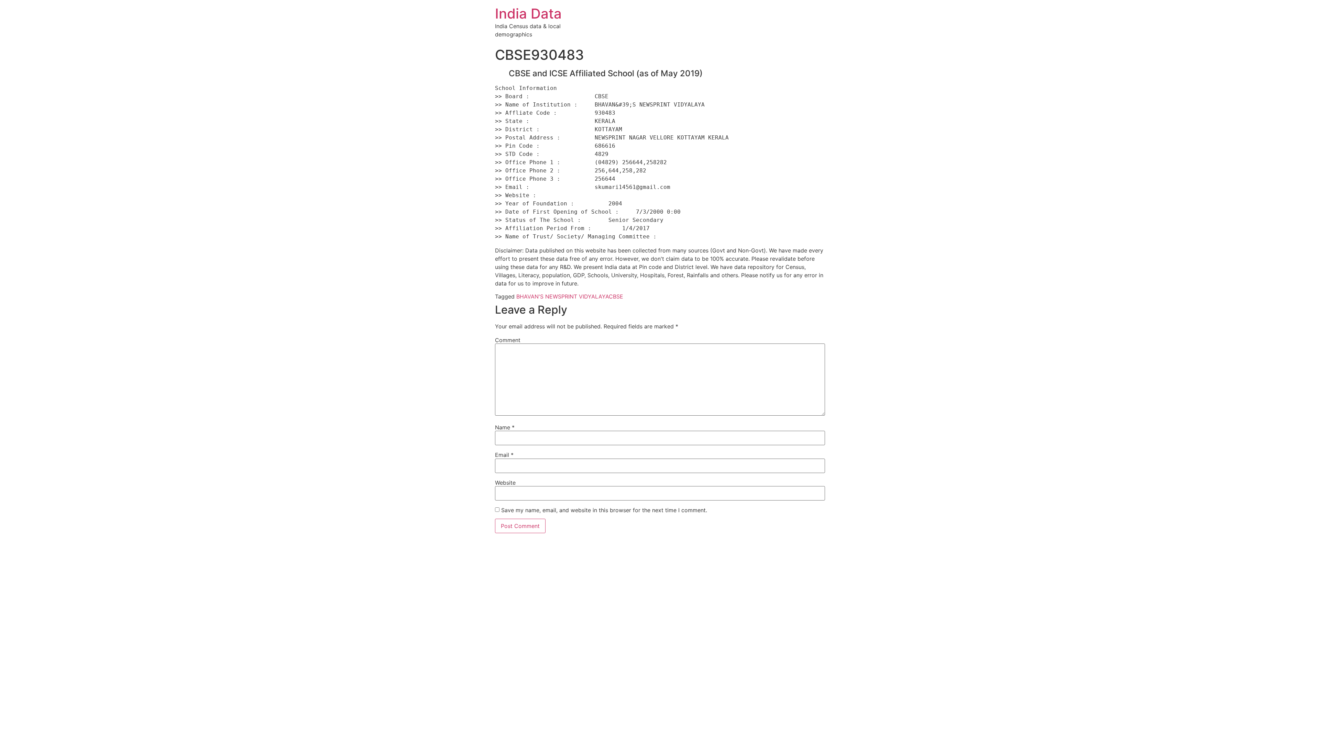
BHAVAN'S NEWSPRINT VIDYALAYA (562, 296)
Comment (507, 340)
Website (505, 482)
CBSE (616, 296)
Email (504, 455)
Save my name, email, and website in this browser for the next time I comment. (604, 510)
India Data (528, 13)
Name (505, 427)
